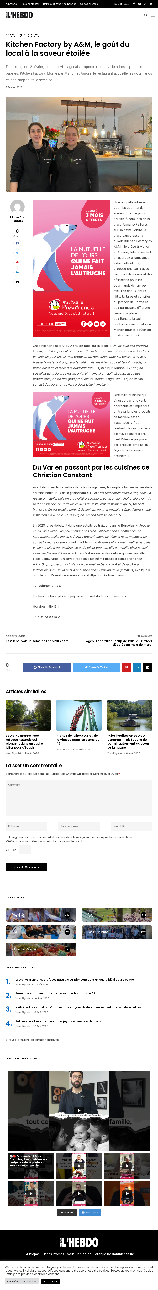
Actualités (11, 35)
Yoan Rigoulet (13, 753)
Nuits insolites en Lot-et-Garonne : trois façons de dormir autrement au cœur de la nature (128, 742)
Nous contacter (30, 3)
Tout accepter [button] (50, 1281)
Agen (22, 35)
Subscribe (92, 1212)
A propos (11, 3)
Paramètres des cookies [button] (21, 1281)
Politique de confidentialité (113, 1254)
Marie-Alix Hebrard (17, 219)
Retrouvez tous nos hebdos (59, 3)
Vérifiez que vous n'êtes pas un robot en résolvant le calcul (44, 841)
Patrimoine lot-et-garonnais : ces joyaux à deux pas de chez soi (59, 1021)
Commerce (33, 35)
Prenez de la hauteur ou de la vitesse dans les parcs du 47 (77, 740)
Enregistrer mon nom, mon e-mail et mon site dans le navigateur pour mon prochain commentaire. (70, 837)
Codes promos (89, 3)
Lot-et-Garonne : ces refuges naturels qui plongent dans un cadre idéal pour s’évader (24, 742)
